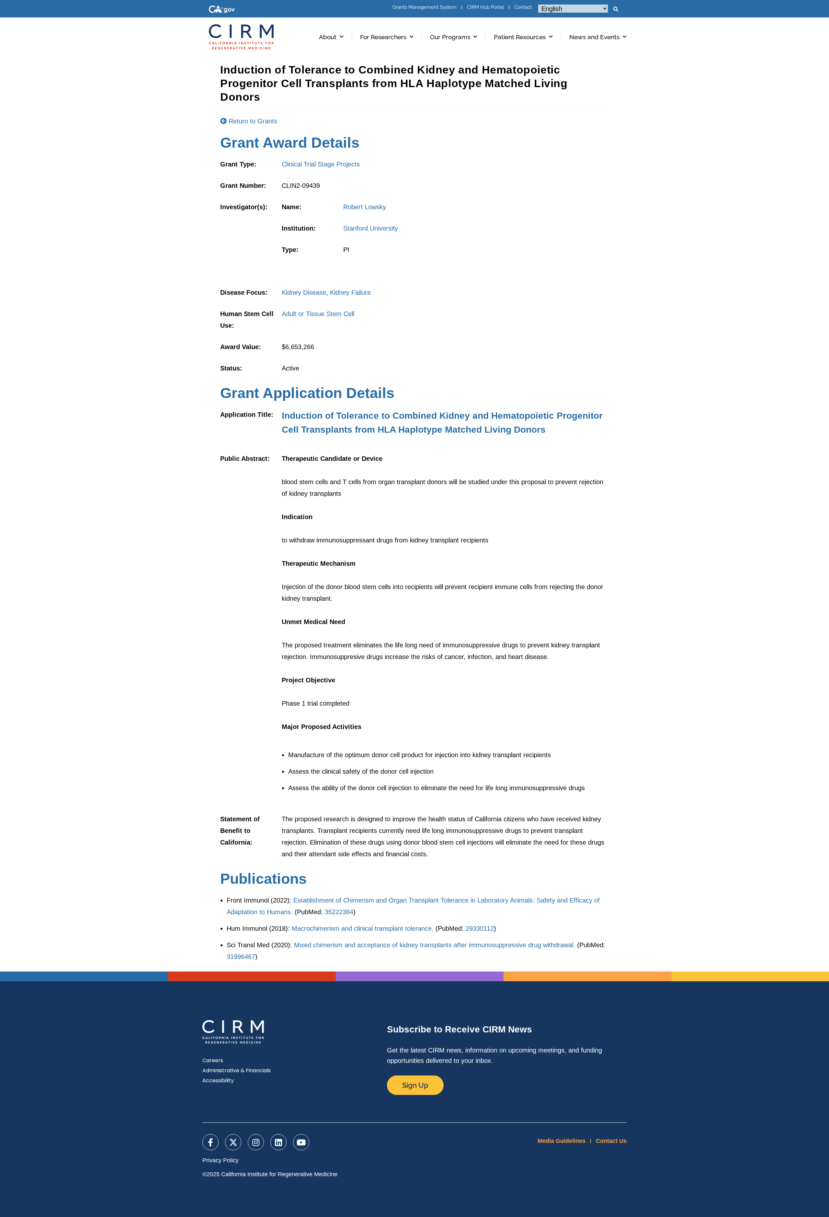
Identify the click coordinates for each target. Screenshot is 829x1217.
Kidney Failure (350, 292)
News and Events (594, 36)
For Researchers (383, 36)
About (327, 36)
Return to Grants (252, 121)
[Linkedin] (278, 1142)
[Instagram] (256, 1142)
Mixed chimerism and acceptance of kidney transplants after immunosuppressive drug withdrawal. (434, 945)
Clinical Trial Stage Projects (321, 164)
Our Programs (450, 36)
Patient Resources (520, 36)
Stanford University (370, 228)
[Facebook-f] (210, 1142)
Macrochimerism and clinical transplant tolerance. (363, 928)
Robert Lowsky (364, 206)
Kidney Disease (304, 292)
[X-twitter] (233, 1142)
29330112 (480, 928)
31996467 (241, 956)
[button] (615, 9)
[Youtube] (301, 1142)
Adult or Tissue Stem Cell (318, 313)
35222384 (339, 912)
